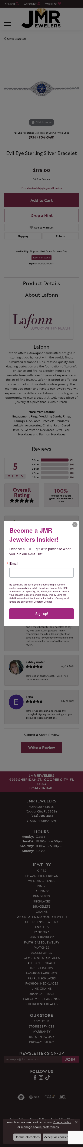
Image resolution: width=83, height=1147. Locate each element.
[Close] (74, 524)
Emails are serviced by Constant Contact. (30, 601)
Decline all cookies (27, 1137)
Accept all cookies (56, 1137)
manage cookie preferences (40, 1127)
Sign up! (41, 613)
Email (13, 563)
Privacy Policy (62, 1122)
